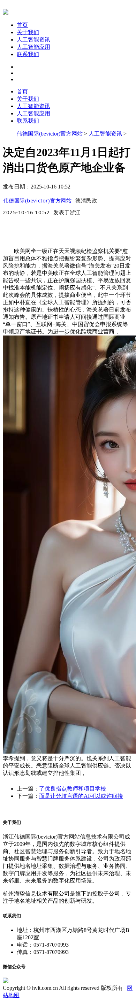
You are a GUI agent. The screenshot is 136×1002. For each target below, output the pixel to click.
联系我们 (28, 54)
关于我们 (28, 32)
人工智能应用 (33, 47)
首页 (22, 25)
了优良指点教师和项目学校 (72, 789)
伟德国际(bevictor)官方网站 (50, 134)
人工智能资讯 (33, 40)
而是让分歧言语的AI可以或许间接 (81, 796)
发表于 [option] (67, 212)
